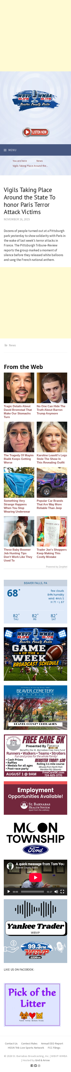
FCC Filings (54, 1047)
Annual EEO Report (52, 1043)
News (12, 345)
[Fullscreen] (62, 892)
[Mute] (56, 892)
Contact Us (11, 1043)
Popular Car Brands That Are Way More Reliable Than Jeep (50, 504)
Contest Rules (29, 1043)
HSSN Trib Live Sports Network (26, 1047)
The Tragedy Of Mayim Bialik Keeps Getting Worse (19, 459)
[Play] (9, 892)
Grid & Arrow (42, 1060)
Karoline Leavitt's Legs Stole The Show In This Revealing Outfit (52, 459)
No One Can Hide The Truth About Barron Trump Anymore (51, 410)
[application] (35, 877)
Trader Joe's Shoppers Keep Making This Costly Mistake (52, 553)
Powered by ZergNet (56, 566)
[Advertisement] (35, 35)
